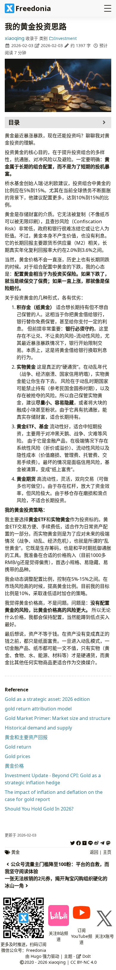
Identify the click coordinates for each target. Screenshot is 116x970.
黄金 (15, 852)
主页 (107, 852)
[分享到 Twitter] (73, 842)
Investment (65, 38)
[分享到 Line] (90, 842)
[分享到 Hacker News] (84, 842)
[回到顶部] (103, 943)
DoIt (86, 956)
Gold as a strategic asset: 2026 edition (47, 699)
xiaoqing (14, 38)
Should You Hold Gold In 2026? (39, 809)
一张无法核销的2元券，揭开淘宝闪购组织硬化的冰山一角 (56, 882)
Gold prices (17, 756)
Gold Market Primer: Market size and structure (57, 718)
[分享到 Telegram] (102, 842)
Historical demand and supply (38, 727)
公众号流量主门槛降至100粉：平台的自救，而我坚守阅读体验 (57, 868)
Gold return (18, 747)
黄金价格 (14, 766)
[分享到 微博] (96, 842)
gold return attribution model (38, 708)
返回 (94, 852)
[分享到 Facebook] (78, 842)
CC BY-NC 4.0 (83, 962)
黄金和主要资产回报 (26, 737)
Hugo (36, 956)
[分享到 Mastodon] (108, 842)
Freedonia (33, 8)
